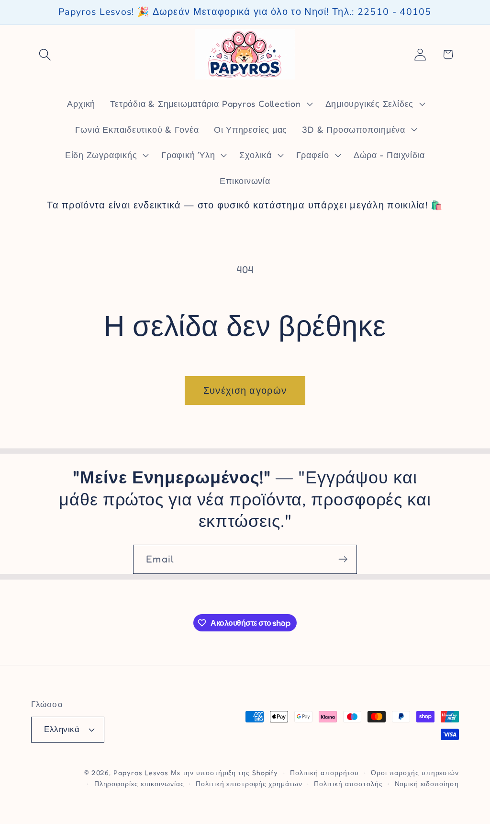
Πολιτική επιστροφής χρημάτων (249, 783)
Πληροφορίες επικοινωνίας (139, 783)
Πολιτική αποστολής (348, 783)
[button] (44, 54)
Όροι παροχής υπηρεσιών (415, 772)
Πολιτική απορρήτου (324, 772)
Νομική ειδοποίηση (427, 783)
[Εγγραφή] (342, 559)
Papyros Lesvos (140, 772)
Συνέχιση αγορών (245, 390)
